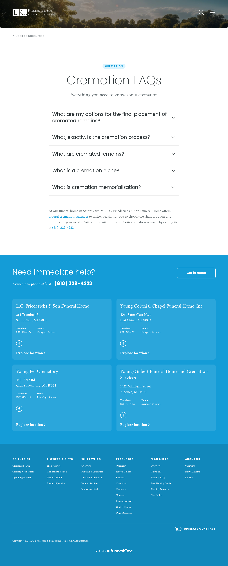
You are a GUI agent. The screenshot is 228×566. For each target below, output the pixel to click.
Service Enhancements (92, 477)
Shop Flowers (53, 466)
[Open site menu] (212, 12)
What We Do (91, 459)
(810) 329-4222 (63, 227)
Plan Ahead (160, 459)
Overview (86, 466)
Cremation (121, 483)
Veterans (120, 495)
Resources (124, 459)
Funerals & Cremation (92, 471)
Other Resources (124, 513)
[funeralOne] (122, 550)
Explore (29, 353)
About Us (192, 459)
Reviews (189, 477)
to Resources (30, 36)
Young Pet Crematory (37, 371)
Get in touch (196, 273)
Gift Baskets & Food (57, 471)
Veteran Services (89, 483)
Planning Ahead (124, 501)
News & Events (192, 471)
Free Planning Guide (161, 483)
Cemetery (121, 489)
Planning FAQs (158, 477)
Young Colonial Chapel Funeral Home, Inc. (162, 306)
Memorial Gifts (54, 477)
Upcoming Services (21, 477)
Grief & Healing (123, 507)
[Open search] (201, 12)
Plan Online (156, 495)
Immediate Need (89, 489)
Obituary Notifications (23, 471)
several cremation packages (68, 216)
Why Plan (156, 471)
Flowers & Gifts (60, 459)
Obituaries (21, 459)
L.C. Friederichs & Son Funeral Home (52, 306)
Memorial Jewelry (56, 483)
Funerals (120, 477)
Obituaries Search (21, 466)
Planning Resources (160, 489)
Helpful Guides (123, 471)
